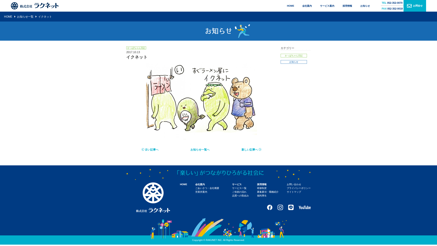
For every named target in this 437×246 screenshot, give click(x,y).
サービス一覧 (239, 188)
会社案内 (307, 5)
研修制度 (262, 188)
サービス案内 (327, 5)
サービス (237, 184)
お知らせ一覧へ (200, 149)
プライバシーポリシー (299, 188)
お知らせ (365, 5)
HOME (290, 5)
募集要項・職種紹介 (268, 191)
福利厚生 (262, 195)
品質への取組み (240, 195)
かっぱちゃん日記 (294, 55)
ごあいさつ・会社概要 (207, 188)
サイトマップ (294, 191)
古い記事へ (152, 149)
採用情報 (347, 5)
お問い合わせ (294, 184)
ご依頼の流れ (239, 191)
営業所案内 (201, 191)
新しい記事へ (250, 149)
